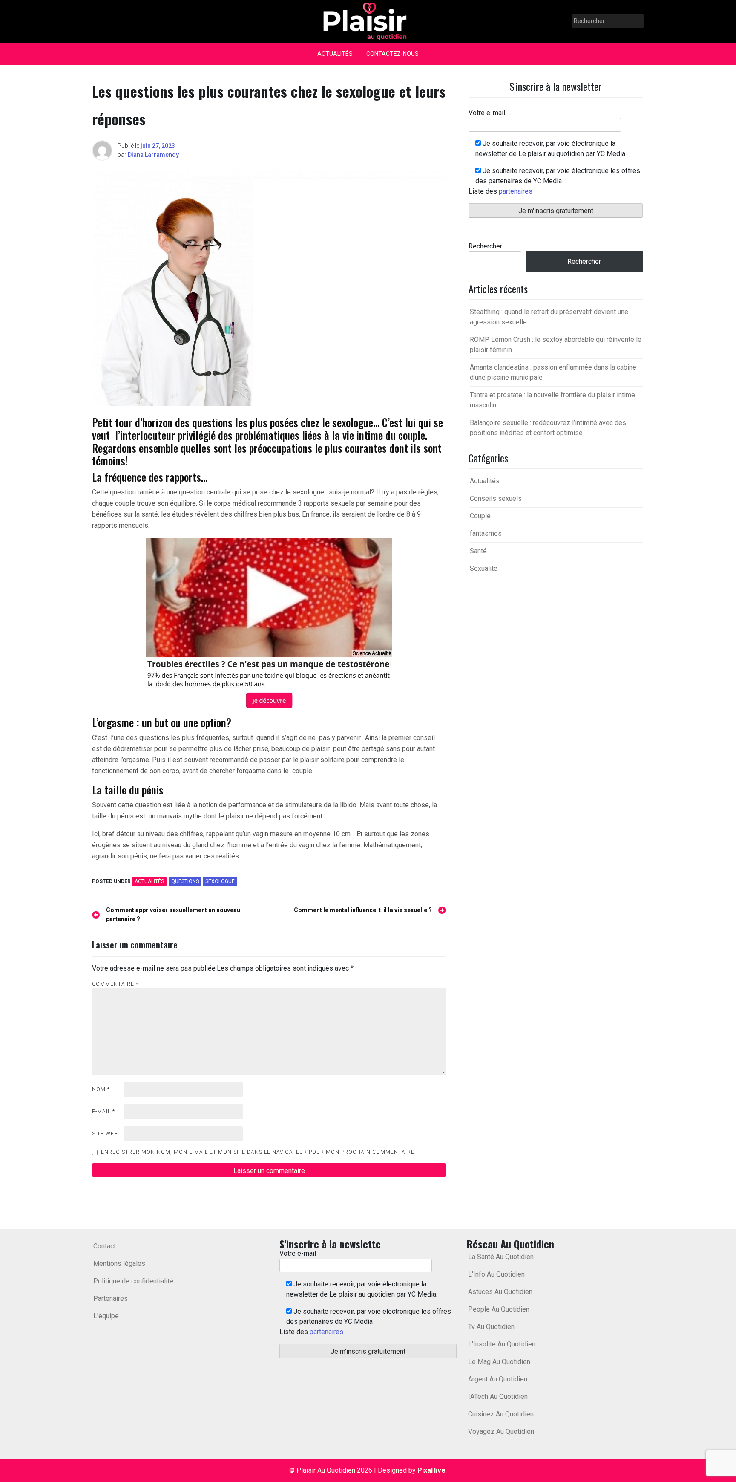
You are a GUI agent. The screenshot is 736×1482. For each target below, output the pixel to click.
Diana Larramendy (153, 154)
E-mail (103, 1112)
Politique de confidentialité (133, 1281)
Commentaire (115, 984)
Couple (480, 516)
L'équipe (106, 1316)
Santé (478, 551)
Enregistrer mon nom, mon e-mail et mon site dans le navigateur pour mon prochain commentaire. (258, 1152)
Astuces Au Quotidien (500, 1292)
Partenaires (110, 1298)
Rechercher (485, 246)
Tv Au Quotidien (491, 1327)
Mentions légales (119, 1264)
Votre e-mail (487, 113)
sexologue (220, 881)
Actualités (335, 53)
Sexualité (483, 568)
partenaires (515, 191)
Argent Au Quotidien (497, 1379)
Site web (105, 1134)
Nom (101, 1089)
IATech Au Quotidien (498, 1396)
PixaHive (431, 1470)
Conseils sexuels (496, 498)
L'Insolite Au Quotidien (501, 1344)
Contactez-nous (392, 53)
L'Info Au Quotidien (496, 1274)
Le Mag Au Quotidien (499, 1362)
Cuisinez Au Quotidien (501, 1414)
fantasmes (486, 533)
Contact (104, 1246)
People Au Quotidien (498, 1309)
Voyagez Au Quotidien (501, 1431)
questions (185, 881)
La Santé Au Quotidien (501, 1257)
